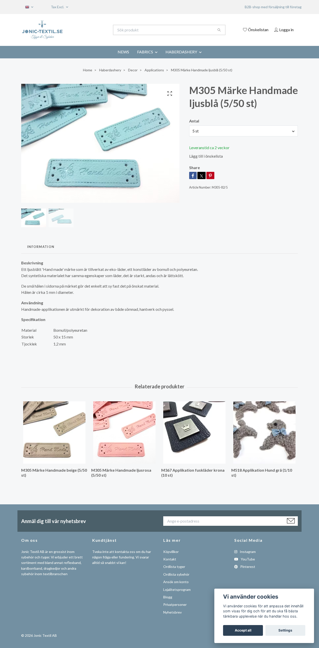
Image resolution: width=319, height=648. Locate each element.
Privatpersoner (175, 604)
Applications (154, 70)
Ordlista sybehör (176, 574)
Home (87, 70)
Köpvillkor (171, 551)
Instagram (247, 551)
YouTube (247, 559)
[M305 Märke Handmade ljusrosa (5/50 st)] (124, 432)
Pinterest (247, 566)
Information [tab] (40, 247)
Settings (285, 630)
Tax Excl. (58, 7)
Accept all (243, 630)
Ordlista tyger (174, 566)
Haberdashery (110, 70)
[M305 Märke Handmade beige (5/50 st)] (54, 432)
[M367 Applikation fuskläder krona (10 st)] (194, 432)
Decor (133, 70)
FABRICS (145, 51)
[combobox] (243, 130)
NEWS (123, 51)
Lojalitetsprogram (177, 589)
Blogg (167, 597)
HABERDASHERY (181, 51)
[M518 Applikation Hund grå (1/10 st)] (264, 432)
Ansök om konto (176, 582)
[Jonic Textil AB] (90, 30)
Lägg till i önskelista (206, 156)
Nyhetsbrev (172, 612)
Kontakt (169, 559)
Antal (194, 120)
